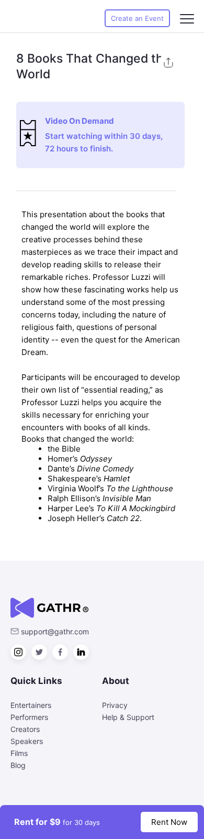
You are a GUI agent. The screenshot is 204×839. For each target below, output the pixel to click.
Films (19, 753)
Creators (25, 729)
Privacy (115, 705)
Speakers (26, 741)
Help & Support (128, 717)
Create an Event (137, 18)
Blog (18, 765)
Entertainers (30, 705)
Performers (29, 717)
